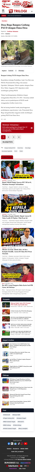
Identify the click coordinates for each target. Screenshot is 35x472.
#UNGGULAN (6, 415)
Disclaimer (16, 448)
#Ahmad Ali (21, 421)
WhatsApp (21, 70)
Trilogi (23, 457)
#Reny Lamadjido (23, 428)
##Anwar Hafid (16, 415)
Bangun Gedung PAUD (10, 148)
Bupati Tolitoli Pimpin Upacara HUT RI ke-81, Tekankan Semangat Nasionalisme (17, 183)
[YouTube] (25, 443)
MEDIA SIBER (24, 448)
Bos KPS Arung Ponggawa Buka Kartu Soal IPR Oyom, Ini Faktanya (17, 286)
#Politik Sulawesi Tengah (9, 428)
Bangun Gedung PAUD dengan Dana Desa (15, 75)
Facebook (10, 70)
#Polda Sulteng (17, 425)
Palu (3, 283)
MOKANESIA (13, 468)
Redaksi (9, 448)
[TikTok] (19, 443)
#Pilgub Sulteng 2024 (8, 418)
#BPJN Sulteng (7, 425)
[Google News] (15, 443)
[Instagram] (22, 443)
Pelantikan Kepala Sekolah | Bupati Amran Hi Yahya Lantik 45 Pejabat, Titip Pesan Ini (16, 217)
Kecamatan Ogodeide (7, 151)
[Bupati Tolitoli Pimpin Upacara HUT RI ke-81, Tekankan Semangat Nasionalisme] (17, 170)
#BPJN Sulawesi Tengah (9, 421)
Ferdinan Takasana (12, 31)
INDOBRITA (25, 463)
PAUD (15, 151)
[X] (12, 443)
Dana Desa (13, 98)
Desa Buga (27, 148)
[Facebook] (9, 443)
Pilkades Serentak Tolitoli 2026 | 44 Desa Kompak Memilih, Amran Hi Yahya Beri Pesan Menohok (17, 251)
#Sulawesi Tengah (21, 418)
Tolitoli (4, 21)
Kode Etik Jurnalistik (17, 451)
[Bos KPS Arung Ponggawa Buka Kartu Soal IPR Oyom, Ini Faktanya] (17, 273)
